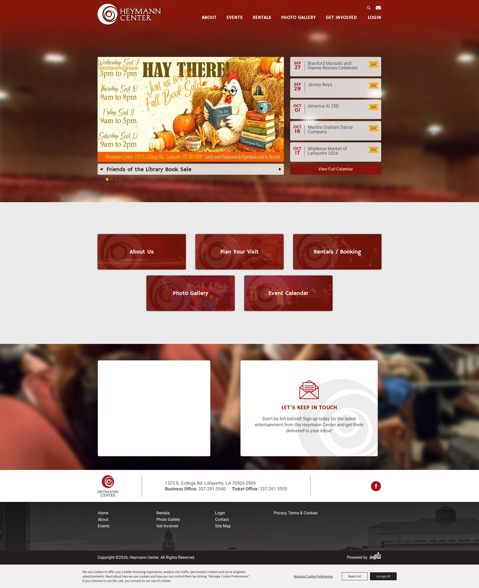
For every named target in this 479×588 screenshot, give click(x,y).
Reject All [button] (354, 576)
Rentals (262, 17)
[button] (101, 169)
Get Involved (341, 17)
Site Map (223, 526)
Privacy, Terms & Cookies (296, 513)
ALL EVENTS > (335, 169)
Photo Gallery (298, 17)
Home (103, 513)
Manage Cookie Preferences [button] (313, 576)
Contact (222, 519)
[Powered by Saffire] (376, 557)
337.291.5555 (273, 488)
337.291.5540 (212, 488)
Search (369, 9)
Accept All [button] (383, 576)
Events (235, 17)
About (209, 17)
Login (374, 17)
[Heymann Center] (129, 14)
